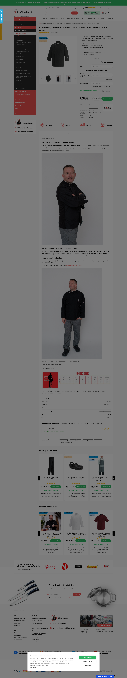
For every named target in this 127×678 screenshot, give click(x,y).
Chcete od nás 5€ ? (105, 676)
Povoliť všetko (87, 657)
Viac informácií (33, 667)
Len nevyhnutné (88, 661)
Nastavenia (88, 665)
